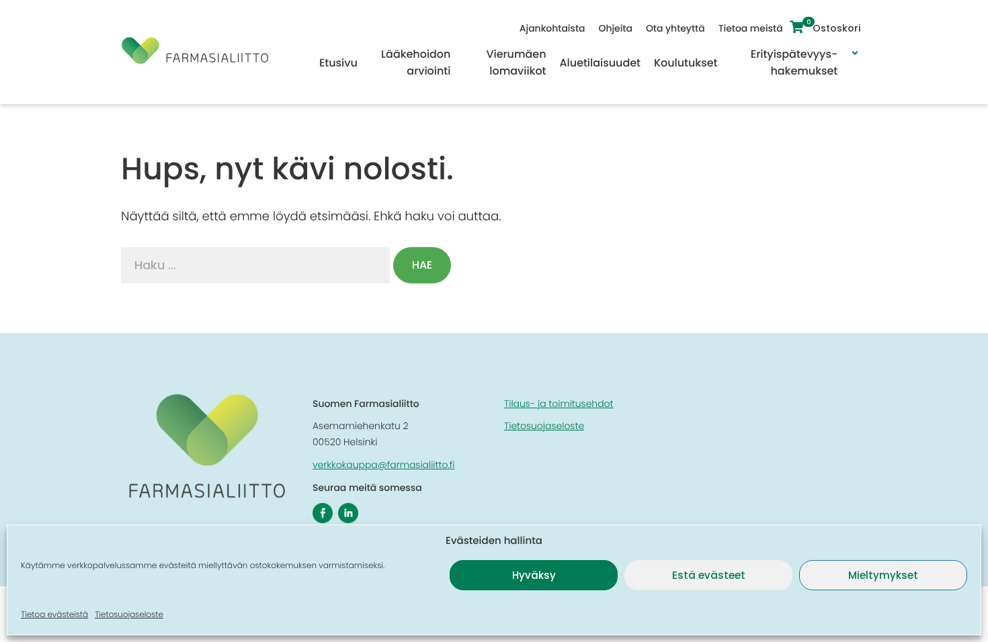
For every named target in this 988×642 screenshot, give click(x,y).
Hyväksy (534, 575)
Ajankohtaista (552, 28)
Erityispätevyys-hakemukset (794, 62)
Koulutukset (685, 63)
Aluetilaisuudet (600, 63)
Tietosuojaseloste (129, 615)
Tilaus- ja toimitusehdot (558, 403)
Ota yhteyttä (675, 28)
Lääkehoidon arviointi (415, 62)
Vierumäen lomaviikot (516, 62)
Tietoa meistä (750, 28)
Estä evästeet (708, 575)
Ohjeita (615, 28)
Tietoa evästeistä (54, 615)
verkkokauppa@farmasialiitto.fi (384, 464)
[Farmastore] (195, 60)
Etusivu (338, 63)
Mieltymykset (883, 575)
